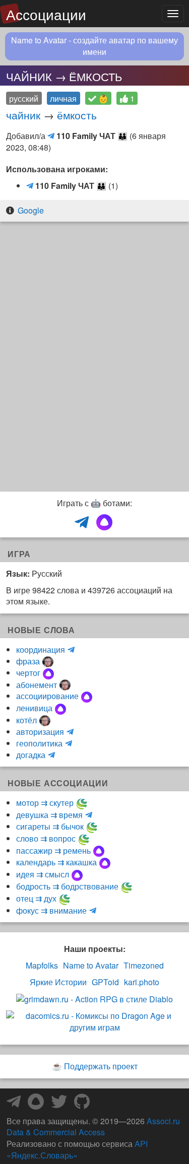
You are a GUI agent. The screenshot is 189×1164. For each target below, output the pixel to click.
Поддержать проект (101, 1066)
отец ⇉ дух (36, 898)
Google (31, 210)
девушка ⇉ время (49, 814)
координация (40, 649)
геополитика (39, 743)
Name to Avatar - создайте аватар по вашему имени (94, 46)
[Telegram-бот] (14, 1104)
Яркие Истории (58, 982)
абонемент (36, 685)
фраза (28, 661)
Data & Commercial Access (56, 1132)
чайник (23, 114)
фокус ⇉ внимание (51, 910)
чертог (28, 672)
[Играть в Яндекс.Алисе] (104, 522)
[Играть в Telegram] (82, 522)
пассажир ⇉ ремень (53, 850)
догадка (30, 755)
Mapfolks (42, 965)
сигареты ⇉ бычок (50, 826)
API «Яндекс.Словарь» (77, 1149)
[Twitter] (59, 1104)
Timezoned (143, 965)
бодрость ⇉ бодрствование (67, 886)
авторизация (40, 731)
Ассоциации (46, 14)
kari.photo (141, 982)
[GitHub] (82, 1104)
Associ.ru (163, 1121)
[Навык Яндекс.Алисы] (36, 1104)
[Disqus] (94, 358)
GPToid (105, 982)
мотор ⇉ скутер (45, 802)
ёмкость (77, 114)
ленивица (34, 708)
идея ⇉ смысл (42, 874)
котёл (26, 720)
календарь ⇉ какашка (56, 862)
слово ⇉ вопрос (46, 838)
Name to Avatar (90, 965)
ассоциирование (47, 696)
